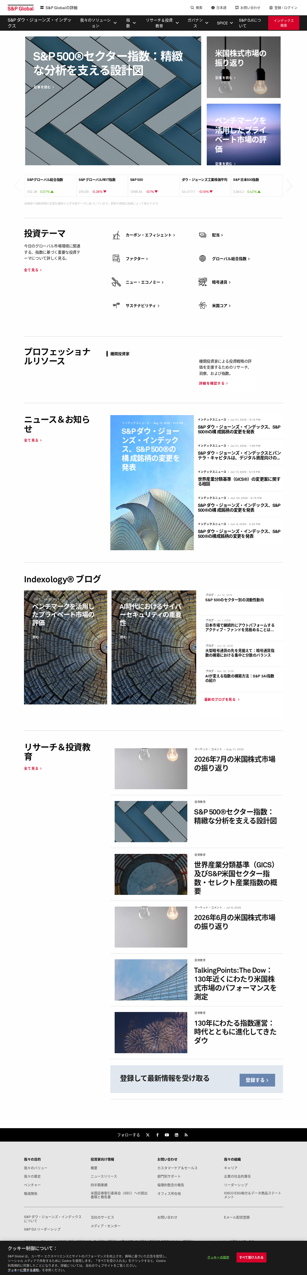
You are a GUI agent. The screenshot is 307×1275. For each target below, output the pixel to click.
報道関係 (30, 1193)
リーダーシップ (236, 1185)
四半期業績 (99, 1185)
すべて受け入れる (251, 1257)
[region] (153, 1258)
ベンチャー (32, 1185)
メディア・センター (106, 1226)
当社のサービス (102, 1217)
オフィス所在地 (169, 1193)
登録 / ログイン (285, 8)
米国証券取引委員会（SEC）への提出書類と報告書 (119, 1195)
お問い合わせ (250, 8)
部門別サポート (169, 1176)
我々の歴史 (32, 1176)
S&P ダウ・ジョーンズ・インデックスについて (53, 1219)
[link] (148, 1135)
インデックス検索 (284, 22)
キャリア (230, 1168)
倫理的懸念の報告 (170, 1185)
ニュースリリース (104, 1176)
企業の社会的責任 (237, 1176)
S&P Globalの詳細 (61, 7)
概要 (94, 1168)
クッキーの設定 (218, 1257)
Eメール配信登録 (237, 1217)
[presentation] (17, 178)
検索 (199, 8)
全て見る (31, 270)
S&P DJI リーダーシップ (42, 1229)
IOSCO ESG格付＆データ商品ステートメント (252, 1195)
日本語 (221, 8)
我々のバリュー (35, 1168)
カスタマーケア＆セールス (177, 1168)
